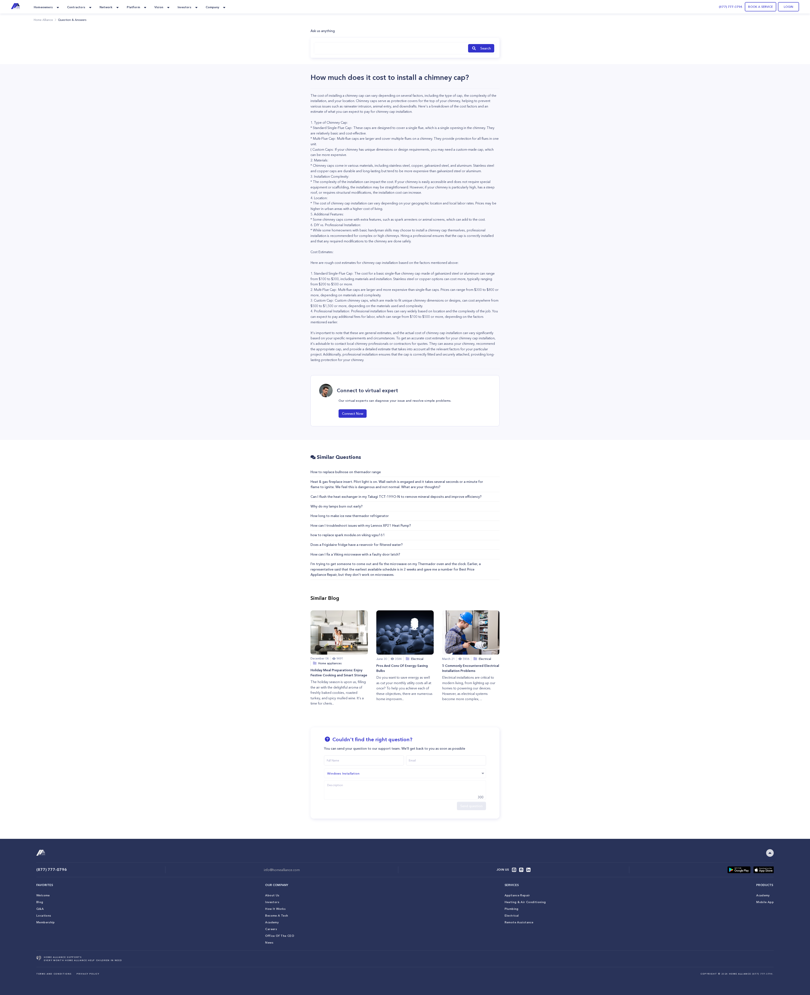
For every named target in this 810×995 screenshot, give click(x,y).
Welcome (43, 895)
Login (788, 7)
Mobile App (765, 902)
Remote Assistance (519, 922)
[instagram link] (521, 870)
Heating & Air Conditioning (525, 902)
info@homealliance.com (282, 870)
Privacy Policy (88, 973)
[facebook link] (514, 870)
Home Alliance (43, 20)
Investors (272, 902)
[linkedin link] (528, 870)
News (269, 942)
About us (272, 895)
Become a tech (276, 915)
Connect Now (352, 413)
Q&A (40, 909)
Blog (39, 902)
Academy (272, 922)
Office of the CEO (279, 936)
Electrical (512, 915)
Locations (43, 915)
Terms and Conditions (54, 973)
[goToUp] (770, 853)
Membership (45, 922)
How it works (275, 909)
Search (485, 48)
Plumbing (511, 909)
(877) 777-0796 (730, 7)
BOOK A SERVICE (760, 7)
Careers (271, 929)
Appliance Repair (517, 895)
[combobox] (390, 48)
